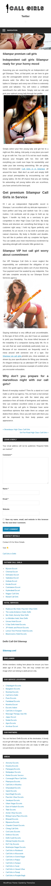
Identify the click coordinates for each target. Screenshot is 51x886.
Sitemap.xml (9, 650)
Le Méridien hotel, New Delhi (17, 618)
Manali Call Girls (12, 597)
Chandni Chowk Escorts (15, 825)
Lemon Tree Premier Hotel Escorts (19, 631)
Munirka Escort (12, 704)
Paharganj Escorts (13, 769)
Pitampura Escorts (13, 781)
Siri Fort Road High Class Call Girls (33, 432)
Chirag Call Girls (12, 828)
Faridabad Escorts (13, 701)
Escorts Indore (11, 708)
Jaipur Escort (11, 717)
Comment (7, 455)
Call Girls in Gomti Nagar (15, 857)
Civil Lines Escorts (13, 832)
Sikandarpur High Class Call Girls (17, 429)
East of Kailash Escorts (15, 807)
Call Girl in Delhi (12, 695)
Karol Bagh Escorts (13, 794)
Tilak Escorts (11, 810)
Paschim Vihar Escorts (15, 797)
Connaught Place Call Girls (16, 778)
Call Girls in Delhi (9, 554)
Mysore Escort (11, 569)
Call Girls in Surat (12, 866)
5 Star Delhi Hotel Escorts (16, 624)
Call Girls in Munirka (13, 785)
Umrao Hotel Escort (13, 621)
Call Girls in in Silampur (33, 169)
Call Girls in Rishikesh (14, 850)
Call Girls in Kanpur (13, 863)
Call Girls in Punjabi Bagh (15, 875)
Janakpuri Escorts (13, 800)
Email (6, 499)
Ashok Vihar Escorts (14, 813)
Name (6, 489)
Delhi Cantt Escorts (13, 838)
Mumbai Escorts (12, 692)
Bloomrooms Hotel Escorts (16, 634)
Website (6, 509)
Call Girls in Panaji (13, 872)
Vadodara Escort (12, 578)
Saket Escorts (11, 791)
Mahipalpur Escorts (13, 772)
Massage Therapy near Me (16, 714)
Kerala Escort (11, 584)
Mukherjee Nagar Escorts (16, 847)
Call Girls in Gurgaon (14, 711)
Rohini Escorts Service (14, 775)
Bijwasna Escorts (12, 822)
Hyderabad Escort (13, 590)
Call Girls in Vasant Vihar (15, 869)
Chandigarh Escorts (13, 686)
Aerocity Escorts (12, 763)
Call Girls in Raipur (13, 860)
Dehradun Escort (12, 575)
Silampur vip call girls (12, 356)
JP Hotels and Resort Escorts (17, 628)
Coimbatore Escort (13, 587)
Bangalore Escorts (13, 689)
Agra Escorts (11, 723)
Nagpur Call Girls (12, 594)
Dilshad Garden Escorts (15, 841)
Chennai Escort (12, 572)
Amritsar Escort (12, 726)
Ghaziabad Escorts (13, 788)
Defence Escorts (12, 835)
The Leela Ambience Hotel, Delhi (18, 612)
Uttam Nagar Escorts (14, 803)
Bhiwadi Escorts (12, 819)
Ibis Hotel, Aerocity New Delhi (17, 615)
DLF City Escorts (12, 844)
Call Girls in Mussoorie (14, 853)
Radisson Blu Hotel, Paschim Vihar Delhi (21, 609)
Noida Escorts (11, 720)
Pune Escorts (11, 698)
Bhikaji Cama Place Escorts (16, 816)
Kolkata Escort (11, 581)
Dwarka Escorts (12, 766)
